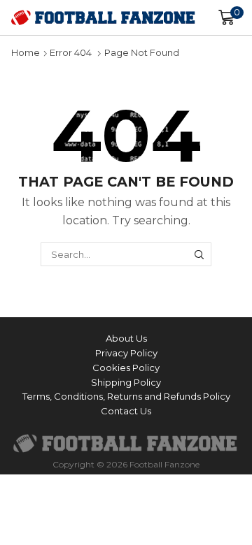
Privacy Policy (126, 352)
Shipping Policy (126, 382)
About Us (126, 338)
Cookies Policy (126, 367)
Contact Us (126, 410)
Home (25, 52)
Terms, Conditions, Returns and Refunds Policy (126, 396)
